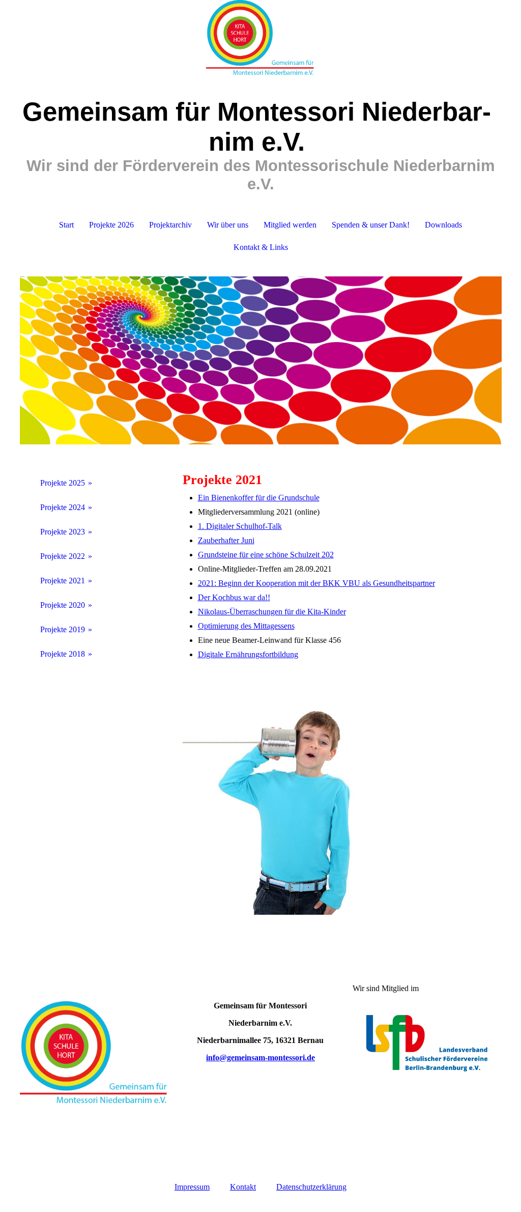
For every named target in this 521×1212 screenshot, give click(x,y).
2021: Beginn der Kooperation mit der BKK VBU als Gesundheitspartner (316, 583)
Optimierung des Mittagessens (246, 626)
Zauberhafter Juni (226, 540)
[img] (261, 38)
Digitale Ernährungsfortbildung (248, 654)
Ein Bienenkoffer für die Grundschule (259, 497)
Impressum (192, 1186)
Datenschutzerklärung (311, 1186)
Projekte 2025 (62, 482)
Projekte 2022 (62, 556)
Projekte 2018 (62, 654)
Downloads (443, 224)
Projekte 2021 (62, 580)
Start (66, 224)
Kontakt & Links (261, 247)
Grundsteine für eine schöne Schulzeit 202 (266, 554)
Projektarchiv (170, 224)
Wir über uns (227, 224)
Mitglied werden (290, 224)
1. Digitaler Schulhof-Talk (240, 526)
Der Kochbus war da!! (234, 597)
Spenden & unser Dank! (371, 224)
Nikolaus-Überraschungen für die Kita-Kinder (272, 611)
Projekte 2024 (62, 507)
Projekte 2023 (62, 531)
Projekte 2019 (62, 629)
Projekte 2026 (111, 224)
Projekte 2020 (62, 605)
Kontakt (243, 1186)
